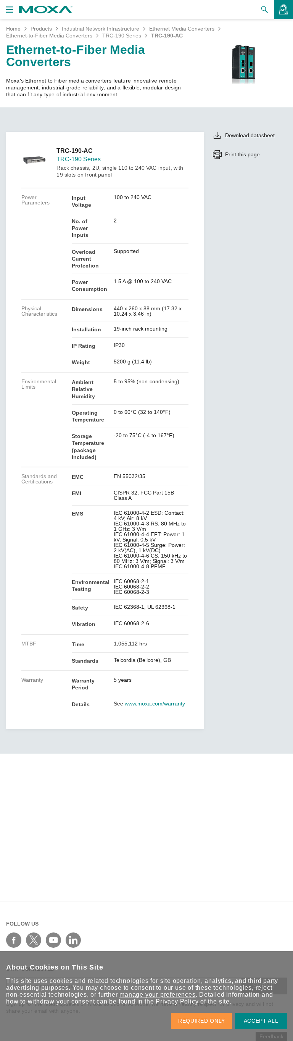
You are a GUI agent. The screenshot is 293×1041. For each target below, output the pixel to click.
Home (13, 29)
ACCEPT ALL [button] (261, 1021)
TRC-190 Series (121, 35)
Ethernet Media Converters (181, 29)
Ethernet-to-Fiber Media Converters (49, 35)
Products (41, 29)
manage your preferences (157, 994)
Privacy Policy (177, 1001)
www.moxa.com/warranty (155, 703)
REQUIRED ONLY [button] (201, 1021)
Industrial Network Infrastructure (100, 29)
